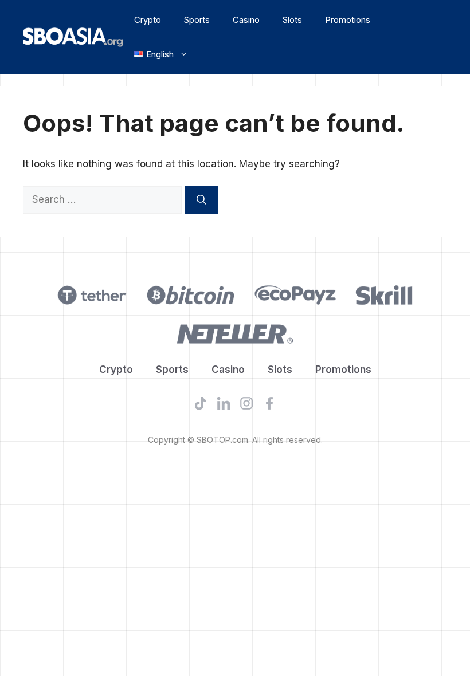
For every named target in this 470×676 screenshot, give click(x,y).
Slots (292, 19)
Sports (197, 19)
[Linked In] (224, 405)
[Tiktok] (201, 405)
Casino (246, 19)
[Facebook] (269, 405)
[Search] (201, 200)
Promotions (347, 19)
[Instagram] (246, 405)
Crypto (147, 19)
